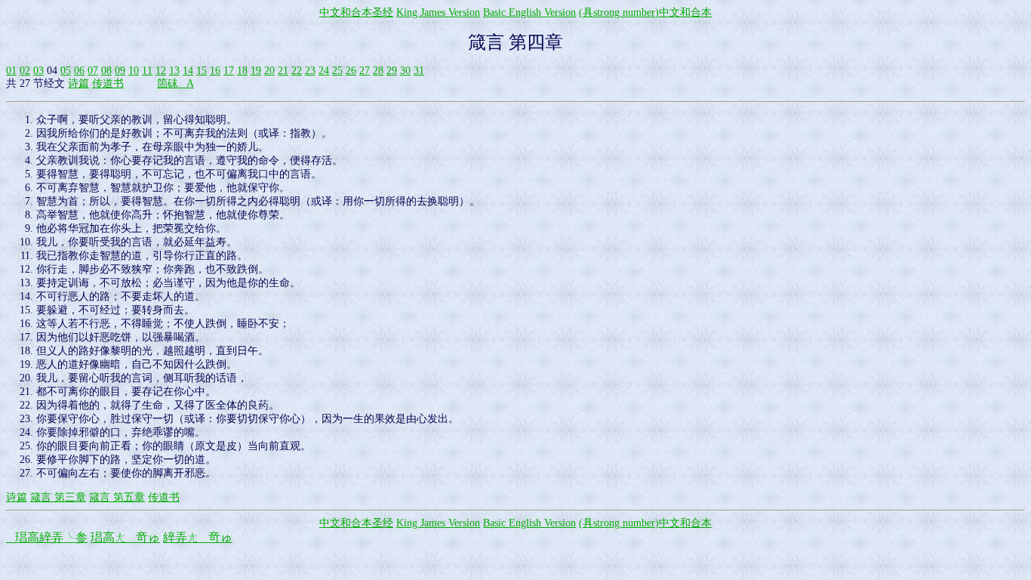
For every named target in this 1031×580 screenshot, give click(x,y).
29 (391, 70)
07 (93, 70)
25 (337, 70)
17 (228, 70)
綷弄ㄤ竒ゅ (197, 537)
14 (188, 70)
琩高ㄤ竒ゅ (125, 537)
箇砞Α (175, 83)
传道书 (108, 83)
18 (242, 70)
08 (106, 70)
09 (120, 70)
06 (79, 70)
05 (65, 70)
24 (324, 70)
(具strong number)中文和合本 (645, 12)
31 (419, 70)
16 (215, 70)
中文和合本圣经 (356, 12)
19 (256, 70)
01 (11, 70)
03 (38, 70)
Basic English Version (529, 12)
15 (201, 70)
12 (160, 70)
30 (405, 70)
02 (25, 70)
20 (269, 70)
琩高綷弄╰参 (47, 537)
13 (174, 70)
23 (310, 70)
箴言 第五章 (117, 497)
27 (364, 70)
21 (283, 70)
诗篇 (78, 83)
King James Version (438, 12)
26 (351, 70)
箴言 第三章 (58, 497)
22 (296, 70)
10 (133, 70)
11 (147, 70)
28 (378, 70)
